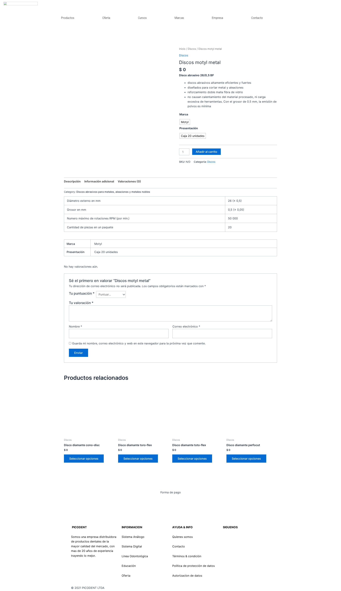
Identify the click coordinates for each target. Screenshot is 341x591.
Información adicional (99, 181)
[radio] (185, 122)
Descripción (72, 181)
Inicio (182, 48)
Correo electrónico (186, 326)
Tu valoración (81, 303)
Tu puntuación (81, 293)
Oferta (106, 18)
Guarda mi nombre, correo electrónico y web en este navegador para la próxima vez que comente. (138, 343)
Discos (192, 48)
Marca (183, 114)
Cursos (142, 18)
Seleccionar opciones (83, 458)
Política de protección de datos (193, 566)
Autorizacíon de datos (187, 575)
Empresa (217, 18)
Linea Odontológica (135, 556)
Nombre (75, 326)
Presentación (188, 128)
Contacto (257, 18)
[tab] (72, 181)
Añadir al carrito (206, 151)
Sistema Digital (132, 546)
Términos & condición (186, 556)
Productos (67, 18)
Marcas (179, 18)
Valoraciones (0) (129, 181)
